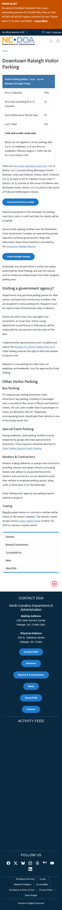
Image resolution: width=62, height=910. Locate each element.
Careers (31, 709)
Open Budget (31, 895)
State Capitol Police (29, 521)
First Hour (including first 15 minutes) (20, 104)
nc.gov (43, 879)
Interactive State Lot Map (20, 202)
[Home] (18, 39)
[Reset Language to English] (43, 32)
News (8, 560)
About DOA (11, 568)
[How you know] (26, 32)
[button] (49, 40)
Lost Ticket (11, 124)
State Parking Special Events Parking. (22, 448)
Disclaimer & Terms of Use (21, 890)
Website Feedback (22, 884)
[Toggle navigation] (58, 40)
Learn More (41, 21)
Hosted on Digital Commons (31, 903)
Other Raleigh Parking (18, 256)
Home (5, 51)
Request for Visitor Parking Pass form (35, 347)
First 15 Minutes (13, 93)
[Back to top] (54, 584)
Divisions (10, 536)
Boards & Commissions (17, 544)
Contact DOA (31, 652)
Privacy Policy (46, 890)
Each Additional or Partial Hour (21, 115)
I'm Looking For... (14, 552)
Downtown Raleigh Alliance (21, 246)
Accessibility (42, 884)
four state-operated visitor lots (30, 166)
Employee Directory (25, 879)
